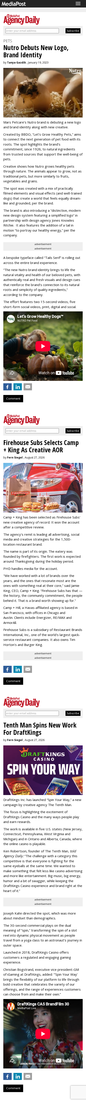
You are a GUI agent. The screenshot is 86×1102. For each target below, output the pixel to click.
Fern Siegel (15, 457)
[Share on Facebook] (7, 386)
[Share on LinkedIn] (17, 386)
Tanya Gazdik (16, 62)
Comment (13, 398)
